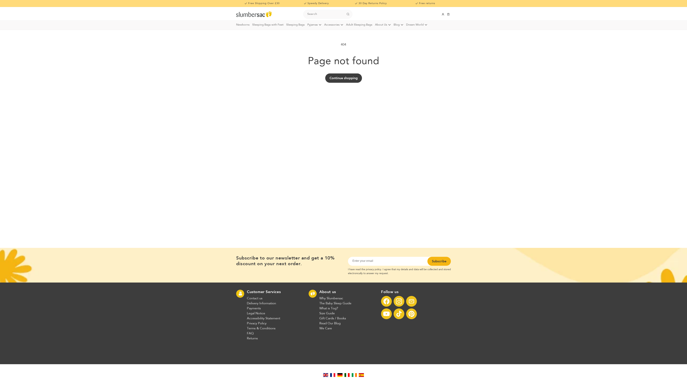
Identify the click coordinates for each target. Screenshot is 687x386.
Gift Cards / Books (332, 318)
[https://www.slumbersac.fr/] (332, 375)
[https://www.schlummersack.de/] (340, 375)
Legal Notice (256, 313)
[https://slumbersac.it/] (347, 375)
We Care (325, 328)
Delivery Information (261, 303)
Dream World (415, 24)
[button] (448, 14)
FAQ (250, 333)
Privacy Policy (257, 323)
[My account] (443, 14)
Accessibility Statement (263, 318)
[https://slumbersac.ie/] (354, 375)
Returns (252, 338)
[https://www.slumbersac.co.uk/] (325, 375)
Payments (254, 308)
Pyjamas (312, 24)
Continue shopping (344, 78)
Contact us (254, 298)
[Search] (348, 14)
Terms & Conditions (261, 328)
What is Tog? (328, 308)
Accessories (332, 24)
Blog (397, 24)
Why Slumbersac (331, 298)
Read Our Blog (330, 323)
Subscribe (439, 261)
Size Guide (327, 313)
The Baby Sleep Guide (335, 303)
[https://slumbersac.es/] (361, 375)
